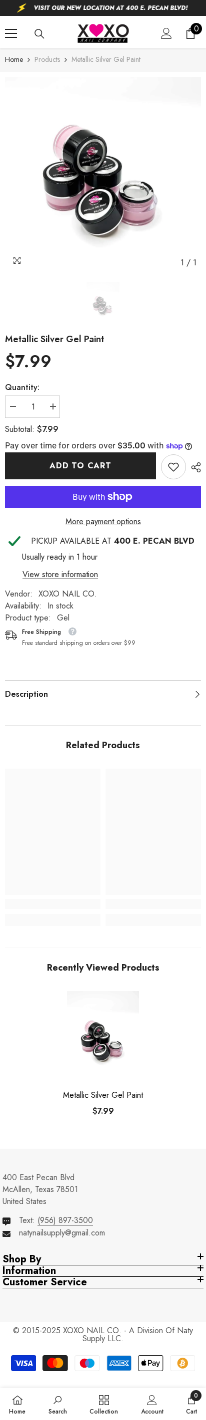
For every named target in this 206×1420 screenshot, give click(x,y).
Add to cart (81, 465)
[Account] (166, 33)
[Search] (40, 34)
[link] (173, 466)
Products (47, 59)
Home (14, 59)
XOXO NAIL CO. (67, 594)
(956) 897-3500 (65, 1220)
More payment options (103, 521)
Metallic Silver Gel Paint (103, 1095)
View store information (60, 574)
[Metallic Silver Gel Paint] (103, 1038)
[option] (103, 174)
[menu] (11, 33)
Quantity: (22, 387)
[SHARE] (193, 467)
